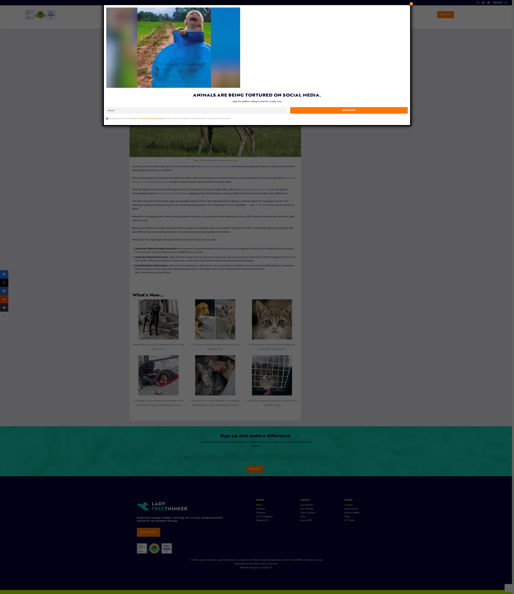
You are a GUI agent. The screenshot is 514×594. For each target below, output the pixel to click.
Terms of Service (145, 118)
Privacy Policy (159, 118)
